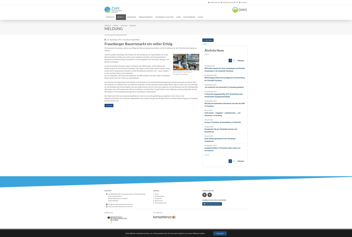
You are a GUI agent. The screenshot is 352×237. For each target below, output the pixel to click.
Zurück (110, 105)
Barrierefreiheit (159, 196)
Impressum (158, 198)
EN (237, 2)
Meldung (133, 25)
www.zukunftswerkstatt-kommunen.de (120, 206)
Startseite (107, 25)
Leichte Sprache (215, 2)
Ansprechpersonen (160, 203)
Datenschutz (159, 201)
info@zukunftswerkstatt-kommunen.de (120, 204)
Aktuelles (124, 25)
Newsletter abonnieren (213, 204)
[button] (121, 17)
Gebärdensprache (227, 2)
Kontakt (244, 2)
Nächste (241, 60)
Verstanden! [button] (220, 233)
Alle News (209, 40)
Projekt (116, 25)
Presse (157, 194)
